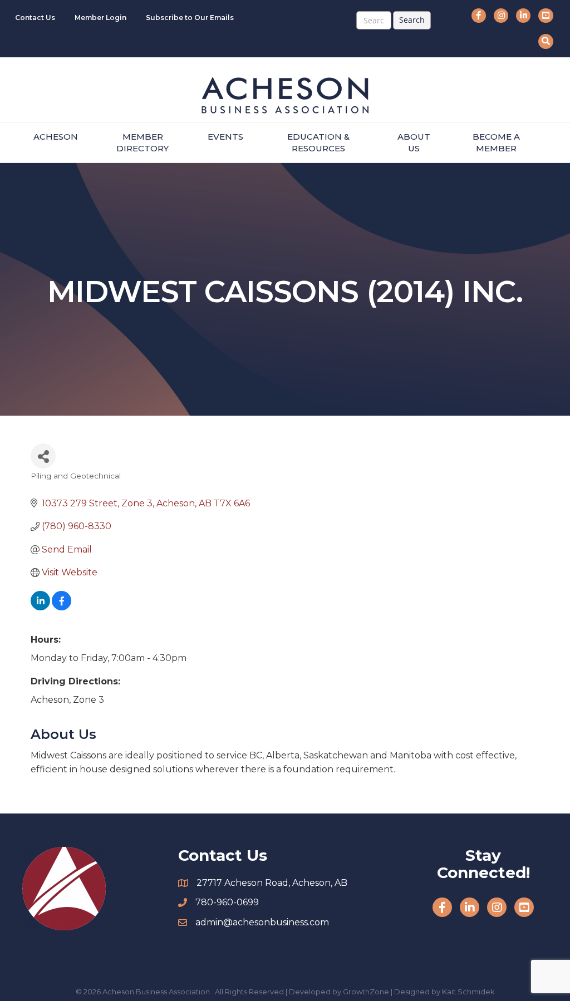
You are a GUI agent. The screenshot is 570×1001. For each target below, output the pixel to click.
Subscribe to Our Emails (190, 17)
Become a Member (496, 142)
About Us (413, 142)
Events (225, 136)
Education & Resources (318, 142)
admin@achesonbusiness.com (262, 922)
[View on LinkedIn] (40, 607)
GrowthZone (366, 991)
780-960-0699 (227, 902)
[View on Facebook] (61, 607)
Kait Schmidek (468, 991)
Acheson (55, 136)
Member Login (100, 17)
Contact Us (35, 17)
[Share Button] (43, 456)
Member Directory (142, 142)
